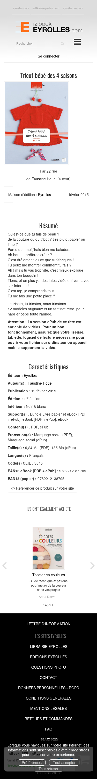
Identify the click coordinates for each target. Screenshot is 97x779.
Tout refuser (48, 768)
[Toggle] (77, 41)
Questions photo (48, 667)
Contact (48, 677)
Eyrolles (44, 194)
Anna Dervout (48, 596)
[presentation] (4, 564)
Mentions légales (48, 708)
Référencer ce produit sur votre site (44, 488)
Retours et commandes (48, 718)
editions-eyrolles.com (46, 8)
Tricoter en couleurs (48, 574)
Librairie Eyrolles (48, 646)
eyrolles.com (21, 8)
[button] (36, 123)
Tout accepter (64, 762)
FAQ (48, 729)
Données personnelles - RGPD (48, 687)
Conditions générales (48, 698)
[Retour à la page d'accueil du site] (48, 26)
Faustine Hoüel (44, 178)
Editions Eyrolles (48, 656)
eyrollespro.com (73, 8)
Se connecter (48, 56)
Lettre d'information (48, 623)
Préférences (32, 762)
